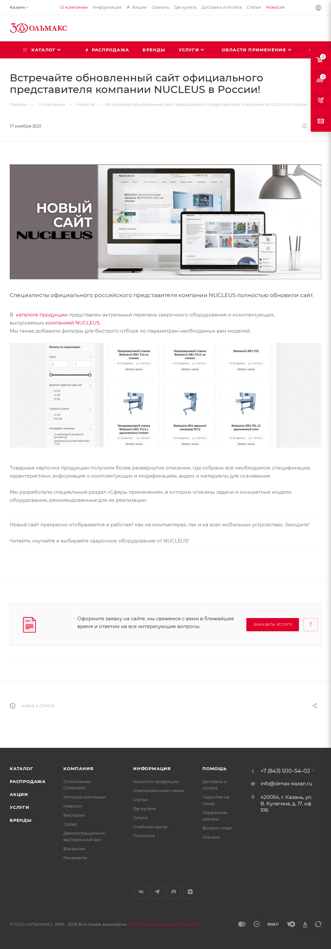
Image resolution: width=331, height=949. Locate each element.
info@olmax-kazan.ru (286, 783)
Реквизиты (75, 857)
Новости (72, 806)
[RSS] (304, 126)
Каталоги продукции (156, 781)
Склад (70, 824)
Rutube (174, 892)
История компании (84, 796)
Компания (78, 768)
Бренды (21, 820)
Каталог (21, 768)
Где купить (144, 808)
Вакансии (74, 848)
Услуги (19, 807)
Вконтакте (141, 892)
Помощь (214, 768)
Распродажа (28, 781)
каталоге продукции (42, 315)
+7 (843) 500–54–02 (285, 771)
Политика (144, 835)
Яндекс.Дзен (190, 892)
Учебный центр (150, 826)
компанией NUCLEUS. (73, 323)
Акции (19, 794)
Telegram (157, 892)
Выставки (74, 815)
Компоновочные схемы (158, 790)
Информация (152, 768)
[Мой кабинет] (318, 9)
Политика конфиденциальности (163, 924)
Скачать (211, 837)
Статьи (140, 799)
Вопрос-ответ (217, 827)
